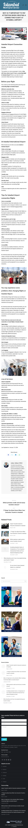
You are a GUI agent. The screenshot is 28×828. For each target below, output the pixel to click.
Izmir (4, 778)
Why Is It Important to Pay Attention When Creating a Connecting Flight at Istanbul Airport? (14, 679)
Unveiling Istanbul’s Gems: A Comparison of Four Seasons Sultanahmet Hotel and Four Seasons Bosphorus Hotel (17, 550)
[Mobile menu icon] (26, 5)
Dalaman (5, 772)
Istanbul (4, 766)
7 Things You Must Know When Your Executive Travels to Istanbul (18, 532)
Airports (4, 28)
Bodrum (4, 769)
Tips (3, 32)
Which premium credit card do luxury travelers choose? (17, 540)
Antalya (4, 775)
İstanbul (4, 30)
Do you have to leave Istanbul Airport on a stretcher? (17, 566)
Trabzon (4, 781)
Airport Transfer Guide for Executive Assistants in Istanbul (17, 524)
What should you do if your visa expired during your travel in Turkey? (15, 559)
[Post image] (5, 526)
